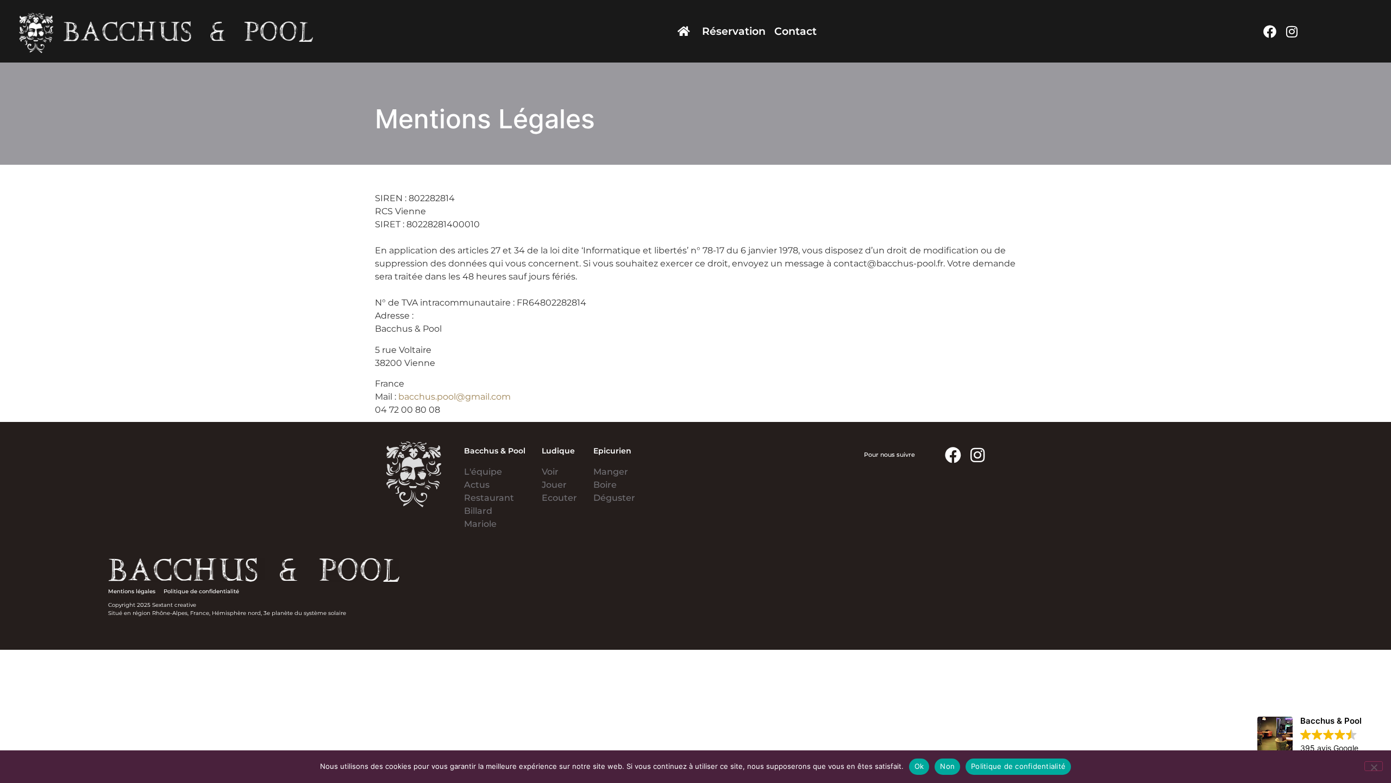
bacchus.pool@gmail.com (454, 396)
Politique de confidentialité (1018, 766)
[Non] (1373, 766)
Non (947, 766)
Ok (919, 766)
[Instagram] (1291, 31)
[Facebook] (1269, 31)
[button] (1309, 735)
